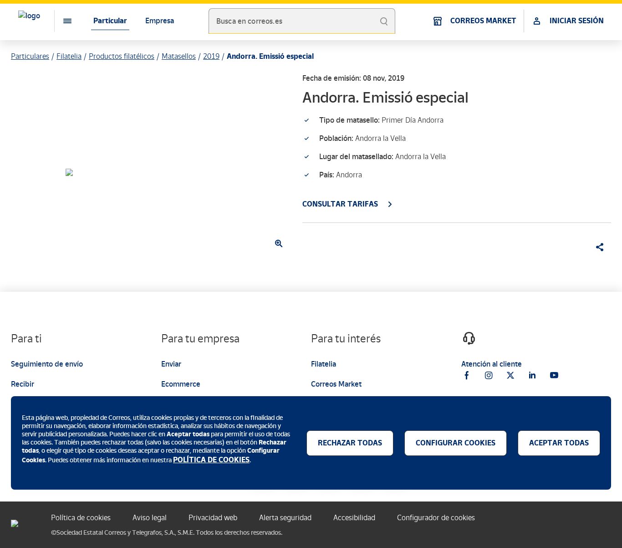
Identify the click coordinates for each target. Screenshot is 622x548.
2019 (211, 56)
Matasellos (179, 56)
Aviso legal (150, 517)
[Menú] (60, 21)
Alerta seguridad (285, 517)
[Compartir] (596, 247)
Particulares (30, 56)
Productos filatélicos (121, 56)
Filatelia (69, 56)
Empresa (159, 20)
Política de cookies (81, 517)
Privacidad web (213, 517)
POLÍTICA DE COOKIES (211, 459)
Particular (110, 20)
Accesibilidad (354, 517)
